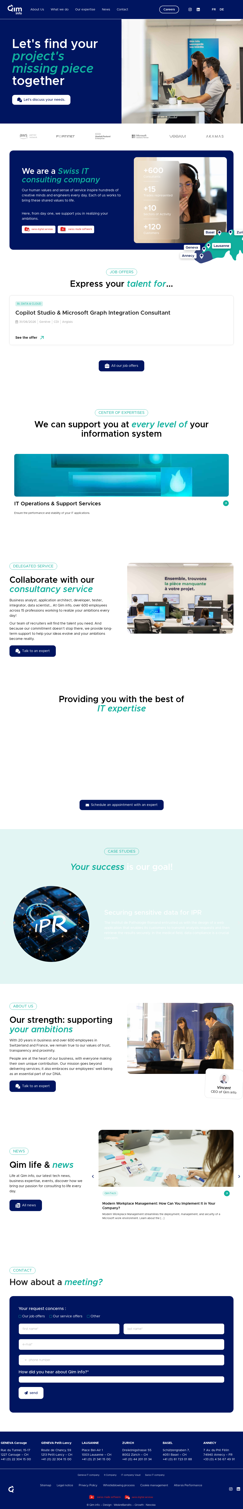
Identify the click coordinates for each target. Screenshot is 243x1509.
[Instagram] (190, 9)
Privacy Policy (88, 1485)
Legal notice (65, 1485)
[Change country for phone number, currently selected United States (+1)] (23, 1360)
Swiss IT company (155, 1475)
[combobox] (121, 1379)
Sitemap (45, 1485)
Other (95, 1316)
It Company (110, 1475)
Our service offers (67, 1316)
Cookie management (154, 1485)
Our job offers (33, 1316)
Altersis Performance (188, 1485)
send (34, 1393)
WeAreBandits (123, 1505)
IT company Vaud (130, 1475)
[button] (4, 922)
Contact (122, 9)
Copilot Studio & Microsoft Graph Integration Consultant (92, 313)
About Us (37, 9)
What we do (60, 9)
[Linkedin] (198, 9)
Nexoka (150, 1505)
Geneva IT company (88, 1475)
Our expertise (85, 9)
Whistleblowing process (119, 1485)
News (106, 9)
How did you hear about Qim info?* (54, 1372)
